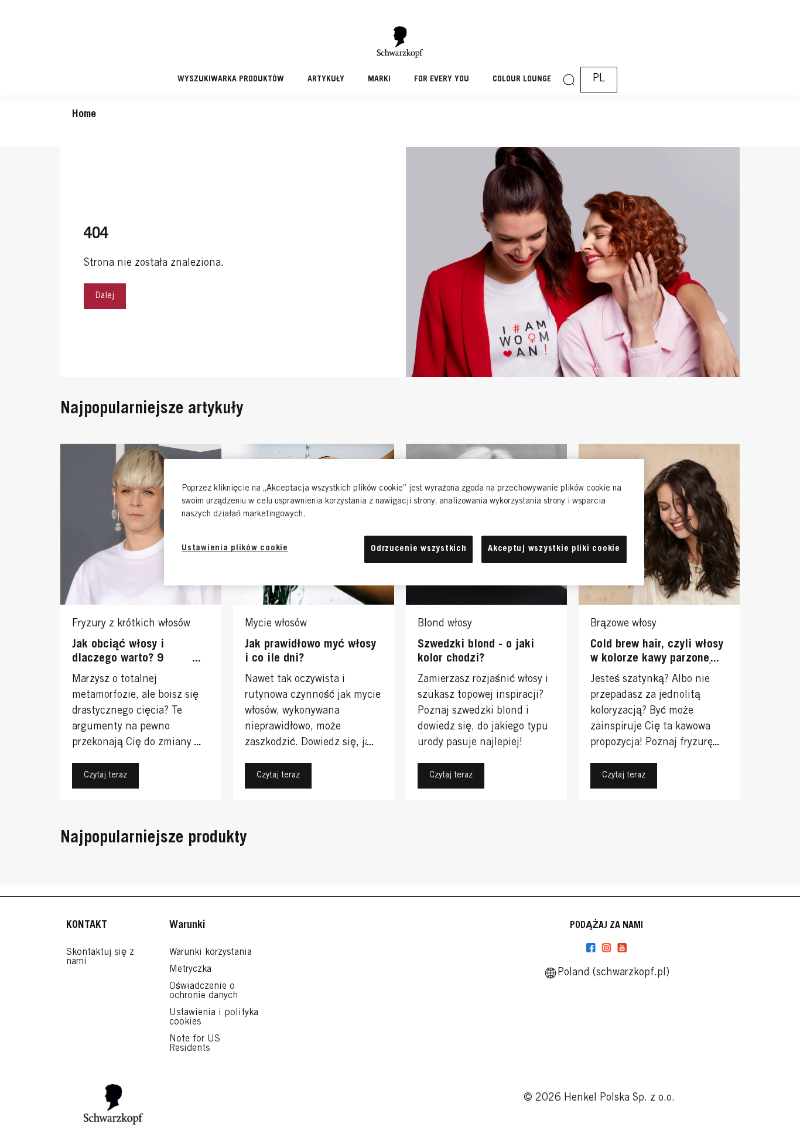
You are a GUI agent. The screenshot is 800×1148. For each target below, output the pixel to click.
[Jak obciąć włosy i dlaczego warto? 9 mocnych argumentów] (140, 625)
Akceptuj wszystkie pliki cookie (554, 548)
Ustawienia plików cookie (235, 548)
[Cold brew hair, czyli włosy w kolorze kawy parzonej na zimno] (659, 625)
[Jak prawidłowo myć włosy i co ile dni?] (313, 625)
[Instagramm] (606, 947)
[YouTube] (622, 947)
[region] (404, 522)
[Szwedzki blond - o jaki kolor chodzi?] (486, 625)
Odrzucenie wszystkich (418, 548)
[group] (400, 625)
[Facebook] (591, 947)
